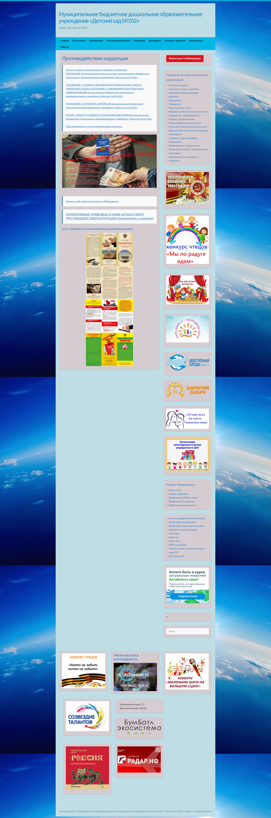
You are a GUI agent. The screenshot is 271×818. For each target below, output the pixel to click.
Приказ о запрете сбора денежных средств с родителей (96, 70)
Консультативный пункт (118, 40)
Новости (64, 47)
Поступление (79, 40)
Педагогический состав (180, 108)
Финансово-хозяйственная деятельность (188, 127)
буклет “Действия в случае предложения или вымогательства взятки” (97, 228)
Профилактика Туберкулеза (182, 501)
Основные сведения (178, 85)
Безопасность (196, 40)
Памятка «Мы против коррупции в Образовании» (92, 201)
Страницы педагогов (175, 40)
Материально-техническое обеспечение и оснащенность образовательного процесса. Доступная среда (188, 115)
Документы (174, 96)
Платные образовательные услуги (185, 123)
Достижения (155, 40)
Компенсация (96, 40)
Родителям (139, 40)
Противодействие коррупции (182, 522)
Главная (64, 40)
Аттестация (174, 533)
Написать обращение (179, 494)
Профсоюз (174, 537)
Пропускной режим (177, 545)
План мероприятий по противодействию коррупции (94, 126)
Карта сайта (174, 541)
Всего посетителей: (129, 708)
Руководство (175, 104)
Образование (175, 100)
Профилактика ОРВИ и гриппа (183, 498)
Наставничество (176, 556)
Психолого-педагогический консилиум (187, 518)
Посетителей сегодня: (130, 704)
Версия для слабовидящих (185, 58)
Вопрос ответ (175, 490)
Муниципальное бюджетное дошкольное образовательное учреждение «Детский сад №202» (130, 17)
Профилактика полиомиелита (183, 505)
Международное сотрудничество (184, 145)
